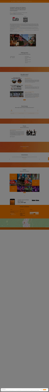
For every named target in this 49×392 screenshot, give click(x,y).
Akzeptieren (44, 389)
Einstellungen (41, 389)
